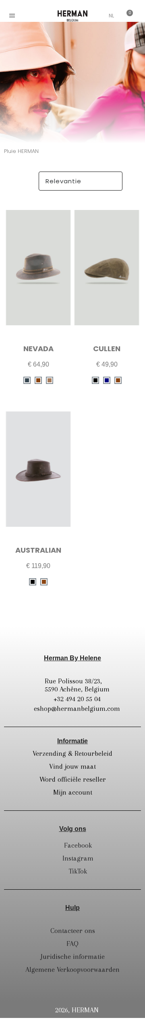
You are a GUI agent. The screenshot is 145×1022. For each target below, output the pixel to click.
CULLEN (106, 348)
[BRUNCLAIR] (49, 380)
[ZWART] (95, 380)
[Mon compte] (99, 16)
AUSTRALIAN (38, 550)
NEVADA (38, 348)
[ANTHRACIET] (27, 380)
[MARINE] (106, 380)
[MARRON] (38, 380)
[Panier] (126, 15)
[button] (30, 16)
